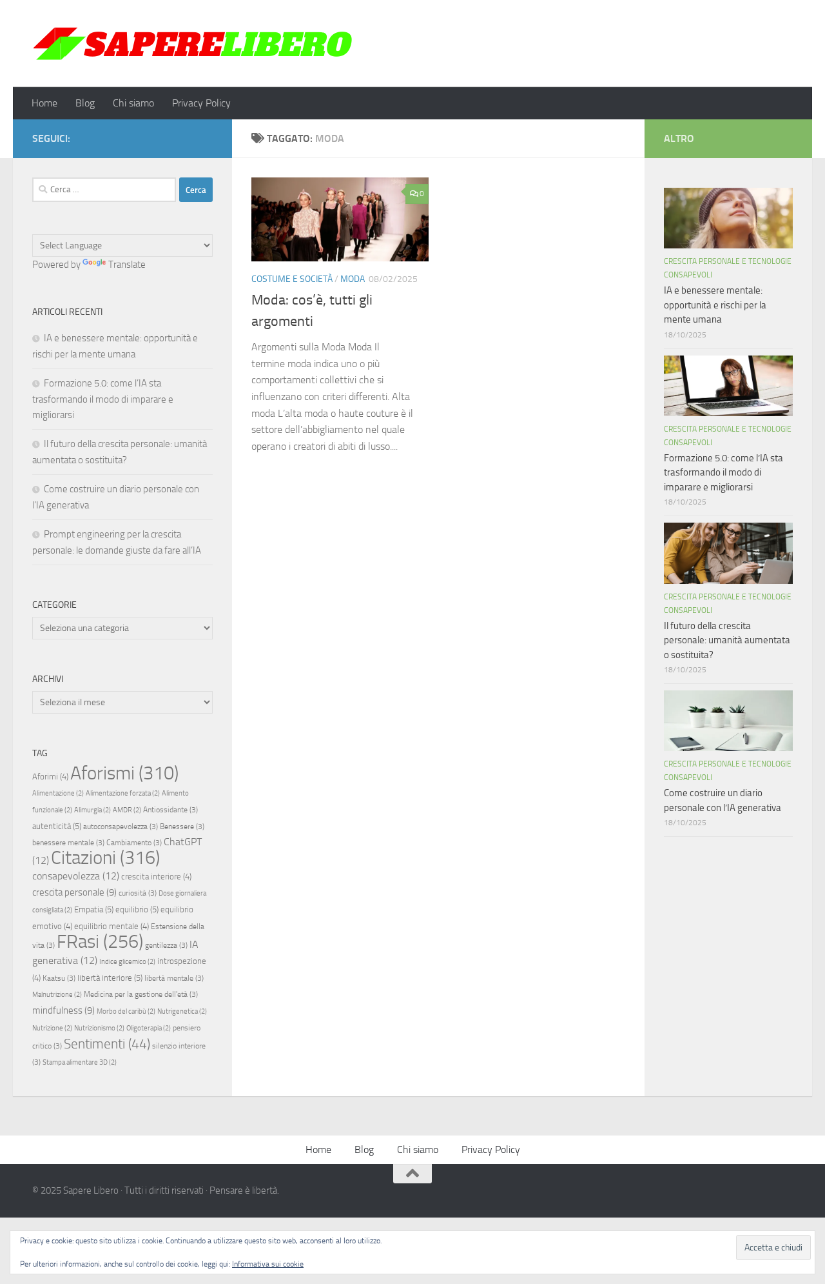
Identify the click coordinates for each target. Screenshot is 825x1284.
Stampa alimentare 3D (80, 1062)
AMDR (127, 810)
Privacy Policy (201, 103)
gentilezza (166, 945)
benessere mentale (68, 842)
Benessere (182, 826)
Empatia (93, 909)
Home (44, 103)
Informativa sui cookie (268, 1264)
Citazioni (105, 858)
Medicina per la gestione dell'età (141, 994)
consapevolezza (75, 876)
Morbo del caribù (126, 1011)
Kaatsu (59, 978)
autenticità (56, 826)
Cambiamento (134, 842)
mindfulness (63, 1010)
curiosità (138, 893)
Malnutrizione (57, 994)
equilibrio (137, 909)
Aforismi (124, 773)
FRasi (100, 941)
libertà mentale (174, 978)
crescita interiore (156, 876)
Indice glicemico (127, 962)
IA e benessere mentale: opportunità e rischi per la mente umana (715, 305)
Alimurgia (92, 810)
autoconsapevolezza (120, 826)
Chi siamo (133, 103)
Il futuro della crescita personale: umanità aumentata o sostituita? (727, 640)
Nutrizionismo (99, 1028)
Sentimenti (107, 1044)
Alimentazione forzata (123, 793)
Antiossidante (170, 809)
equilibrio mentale (111, 926)
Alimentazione (58, 793)
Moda (352, 279)
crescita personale (74, 892)
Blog (85, 103)
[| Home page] (193, 43)
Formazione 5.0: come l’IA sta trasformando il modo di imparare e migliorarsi (102, 399)
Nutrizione (52, 1028)
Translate (127, 264)
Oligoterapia (148, 1028)
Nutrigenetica (182, 1011)
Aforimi (50, 776)
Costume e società (292, 279)
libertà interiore (109, 978)
